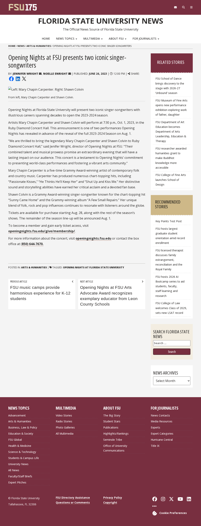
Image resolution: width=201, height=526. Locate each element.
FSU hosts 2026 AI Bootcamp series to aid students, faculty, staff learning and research (170, 286)
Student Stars (111, 421)
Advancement (17, 415)
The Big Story (111, 415)
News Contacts (160, 415)
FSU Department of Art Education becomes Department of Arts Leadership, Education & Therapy (170, 131)
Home (46, 38)
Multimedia (92, 38)
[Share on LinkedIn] (18, 78)
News (21, 46)
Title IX (155, 446)
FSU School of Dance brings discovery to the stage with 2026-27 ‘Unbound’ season (169, 86)
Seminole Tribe (112, 439)
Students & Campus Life (23, 458)
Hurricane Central (162, 439)
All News (13, 470)
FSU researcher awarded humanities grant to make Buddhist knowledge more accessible (170, 158)
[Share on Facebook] (11, 78)
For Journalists (144, 38)
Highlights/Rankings (116, 433)
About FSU (116, 38)
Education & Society (20, 433)
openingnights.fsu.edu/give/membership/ (41, 231)
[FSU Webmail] (175, 7)
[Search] (183, 7)
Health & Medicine (19, 446)
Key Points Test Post (168, 221)
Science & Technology (22, 452)
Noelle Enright (55, 73)
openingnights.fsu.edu (93, 238)
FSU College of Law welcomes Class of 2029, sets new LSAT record (171, 307)
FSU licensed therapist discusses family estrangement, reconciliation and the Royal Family (169, 259)
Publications (110, 427)
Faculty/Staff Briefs (20, 476)
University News (18, 464)
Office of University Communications (115, 448)
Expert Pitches (17, 482)
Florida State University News (100, 21)
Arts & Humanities (38, 46)
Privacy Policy (112, 497)
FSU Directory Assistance (73, 497)
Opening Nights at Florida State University (93, 267)
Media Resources (161, 421)
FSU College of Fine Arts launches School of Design (170, 179)
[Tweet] (24, 78)
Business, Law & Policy (22, 427)
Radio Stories (64, 421)
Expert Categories (162, 433)
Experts (155, 427)
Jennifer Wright (25, 73)
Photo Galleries (65, 427)
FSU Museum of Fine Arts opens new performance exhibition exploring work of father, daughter (171, 107)
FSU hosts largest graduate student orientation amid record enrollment (170, 236)
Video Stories (64, 415)
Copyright (110, 502)
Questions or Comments (73, 502)
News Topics (65, 38)
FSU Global (15, 439)
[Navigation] (191, 7)
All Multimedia (64, 433)
